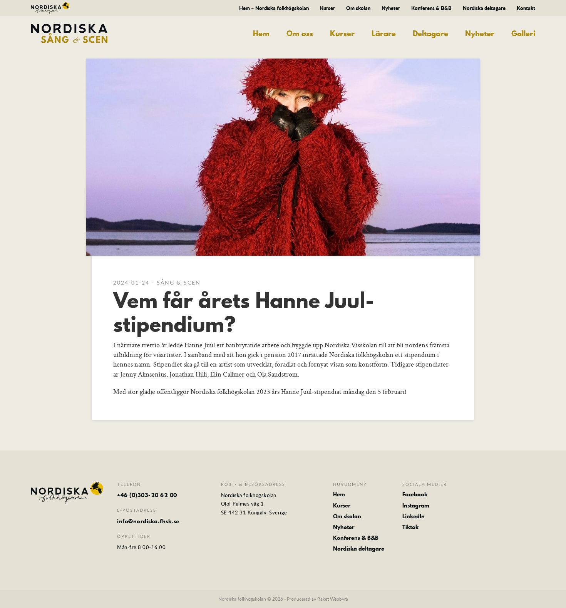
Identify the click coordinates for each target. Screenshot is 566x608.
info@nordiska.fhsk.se (148, 521)
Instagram (415, 505)
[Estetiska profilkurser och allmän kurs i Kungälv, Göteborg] (50, 9)
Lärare (384, 34)
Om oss (299, 34)
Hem (261, 34)
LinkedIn (413, 516)
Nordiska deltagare (484, 8)
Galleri (523, 34)
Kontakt (526, 8)
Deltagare (430, 34)
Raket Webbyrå (332, 599)
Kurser (327, 8)
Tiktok (410, 527)
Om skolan (358, 8)
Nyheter (391, 8)
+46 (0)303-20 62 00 (147, 495)
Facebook (414, 494)
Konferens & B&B (431, 8)
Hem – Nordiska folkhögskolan (274, 8)
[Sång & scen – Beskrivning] (89, 33)
